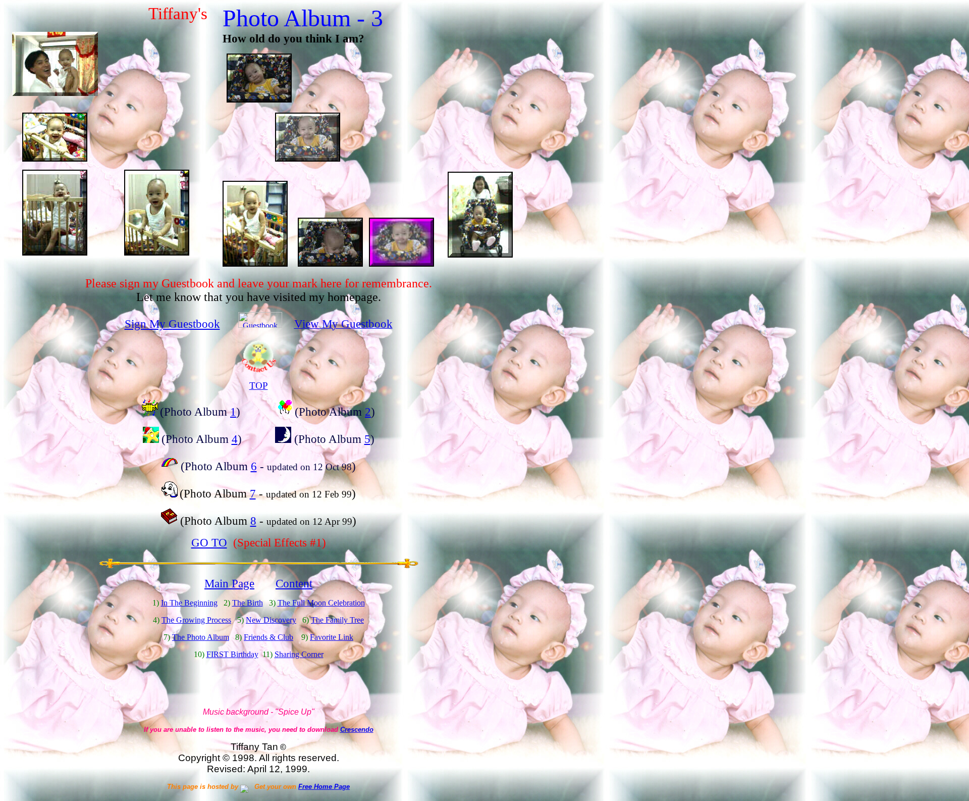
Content (294, 583)
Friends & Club (268, 637)
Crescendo (356, 729)
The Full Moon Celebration (321, 602)
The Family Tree (337, 620)
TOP (258, 385)
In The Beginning (189, 602)
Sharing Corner (299, 654)
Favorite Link (331, 637)
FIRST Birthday (232, 654)
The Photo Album (200, 637)
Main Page (229, 583)
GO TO (209, 542)
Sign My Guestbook (172, 323)
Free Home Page (324, 786)
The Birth (247, 602)
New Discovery (271, 620)
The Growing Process (196, 620)
